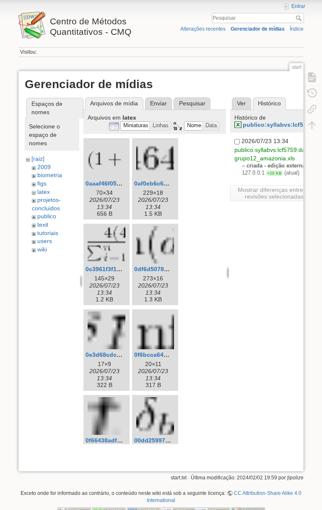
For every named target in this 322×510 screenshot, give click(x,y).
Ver (241, 103)
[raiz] (37, 158)
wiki (42, 249)
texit (42, 224)
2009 (44, 167)
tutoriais (47, 233)
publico (46, 216)
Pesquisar (300, 18)
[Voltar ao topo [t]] (312, 125)
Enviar (158, 103)
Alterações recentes (203, 29)
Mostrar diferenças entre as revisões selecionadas (274, 193)
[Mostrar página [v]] (312, 77)
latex (43, 191)
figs (42, 183)
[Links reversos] (312, 109)
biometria (49, 175)
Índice (297, 29)
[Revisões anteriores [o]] (312, 93)
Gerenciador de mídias (258, 29)
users (44, 241)
